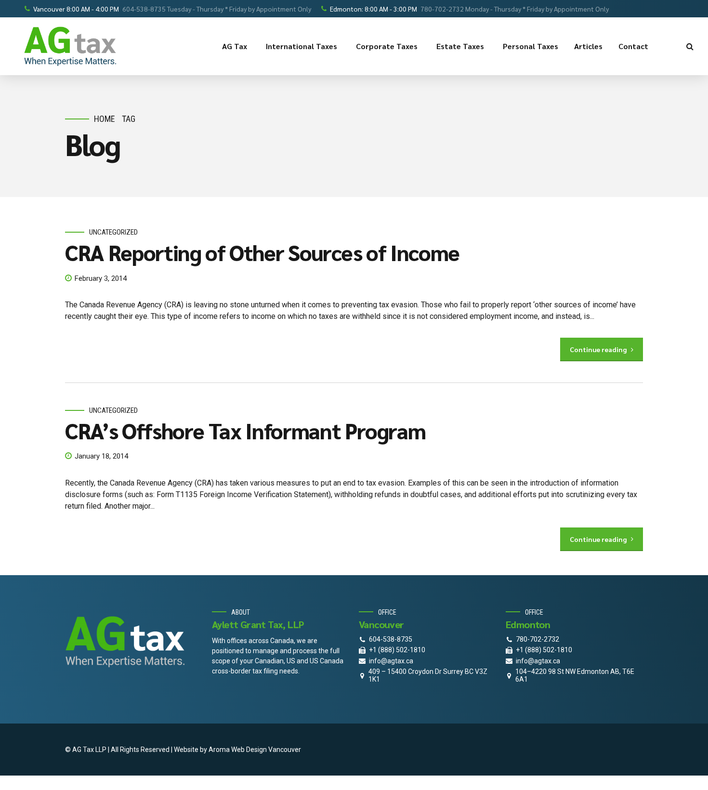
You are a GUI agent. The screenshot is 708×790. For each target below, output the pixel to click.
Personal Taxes (530, 46)
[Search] (690, 46)
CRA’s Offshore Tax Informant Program (245, 430)
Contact (633, 46)
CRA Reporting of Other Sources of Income (262, 252)
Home (104, 119)
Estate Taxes (460, 46)
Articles (588, 46)
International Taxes (301, 46)
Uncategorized (113, 232)
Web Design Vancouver (266, 749)
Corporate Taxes (387, 46)
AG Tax (234, 46)
